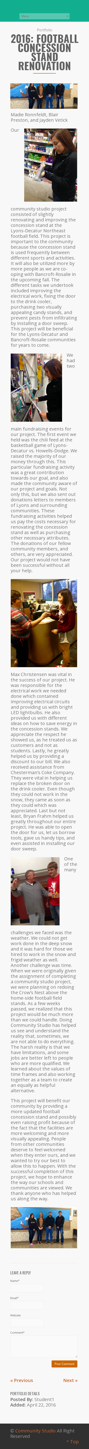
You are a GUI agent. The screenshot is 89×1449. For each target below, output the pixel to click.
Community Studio (35, 1431)
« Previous (21, 1380)
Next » (70, 1380)
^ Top (72, 1442)
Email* (14, 1298)
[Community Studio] (44, 6)
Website (15, 1315)
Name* (15, 1281)
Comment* (17, 1333)
